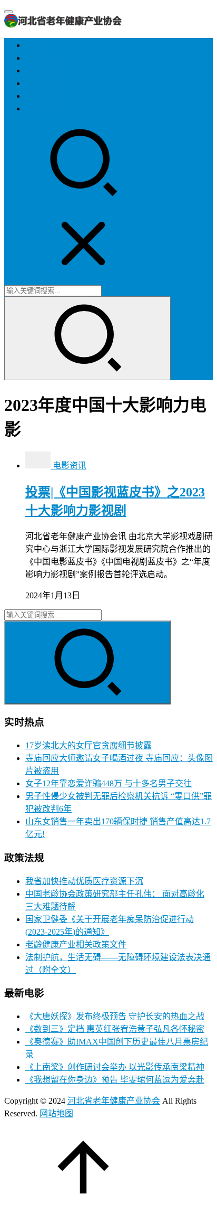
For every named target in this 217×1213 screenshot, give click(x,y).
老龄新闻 (42, 70)
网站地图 (56, 1113)
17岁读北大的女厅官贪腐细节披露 (88, 745)
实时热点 (42, 108)
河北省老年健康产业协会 (113, 1100)
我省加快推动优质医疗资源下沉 (84, 881)
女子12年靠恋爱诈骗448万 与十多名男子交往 (108, 783)
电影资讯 (42, 95)
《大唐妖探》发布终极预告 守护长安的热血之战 (114, 1016)
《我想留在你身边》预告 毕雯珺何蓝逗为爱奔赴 (114, 1079)
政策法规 (42, 57)
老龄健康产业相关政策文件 (75, 944)
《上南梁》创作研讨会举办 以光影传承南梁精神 (114, 1066)
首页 (33, 45)
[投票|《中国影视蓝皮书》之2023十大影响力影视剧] (39, 465)
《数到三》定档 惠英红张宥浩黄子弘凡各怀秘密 (114, 1028)
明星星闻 (42, 83)
